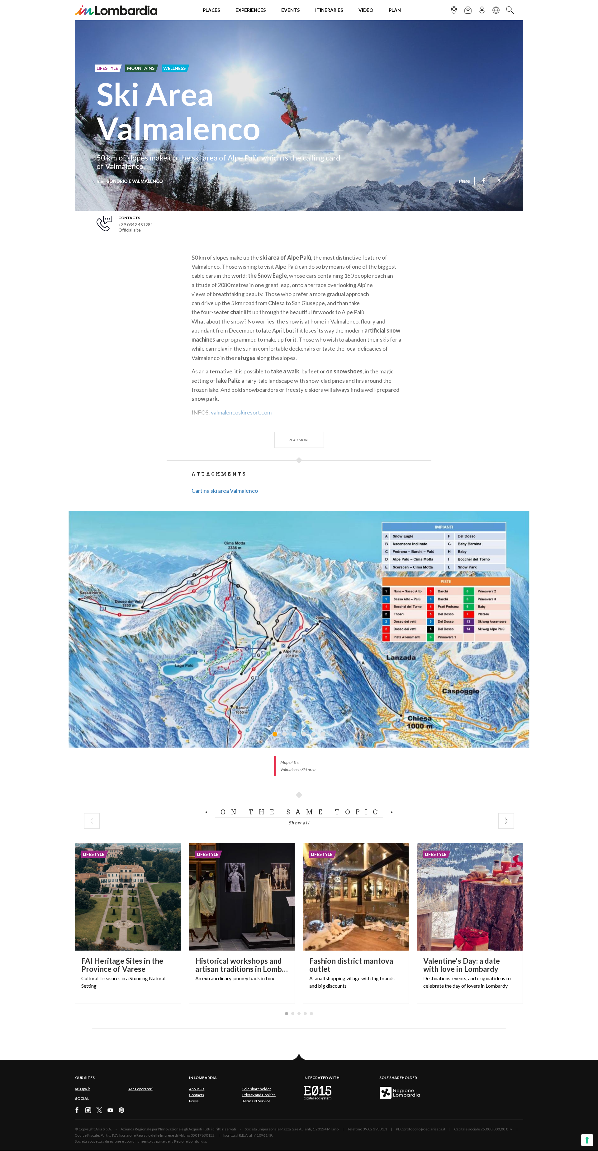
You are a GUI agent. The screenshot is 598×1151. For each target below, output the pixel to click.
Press (194, 1101)
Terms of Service (256, 1101)
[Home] (116, 10)
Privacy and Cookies (259, 1094)
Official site (129, 230)
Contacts (196, 1094)
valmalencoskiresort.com (241, 412)
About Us (196, 1088)
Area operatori (140, 1088)
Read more (299, 440)
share (464, 181)
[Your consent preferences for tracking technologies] (587, 1140)
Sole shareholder (256, 1088)
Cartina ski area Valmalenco (225, 490)
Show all (299, 822)
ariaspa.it (82, 1088)
